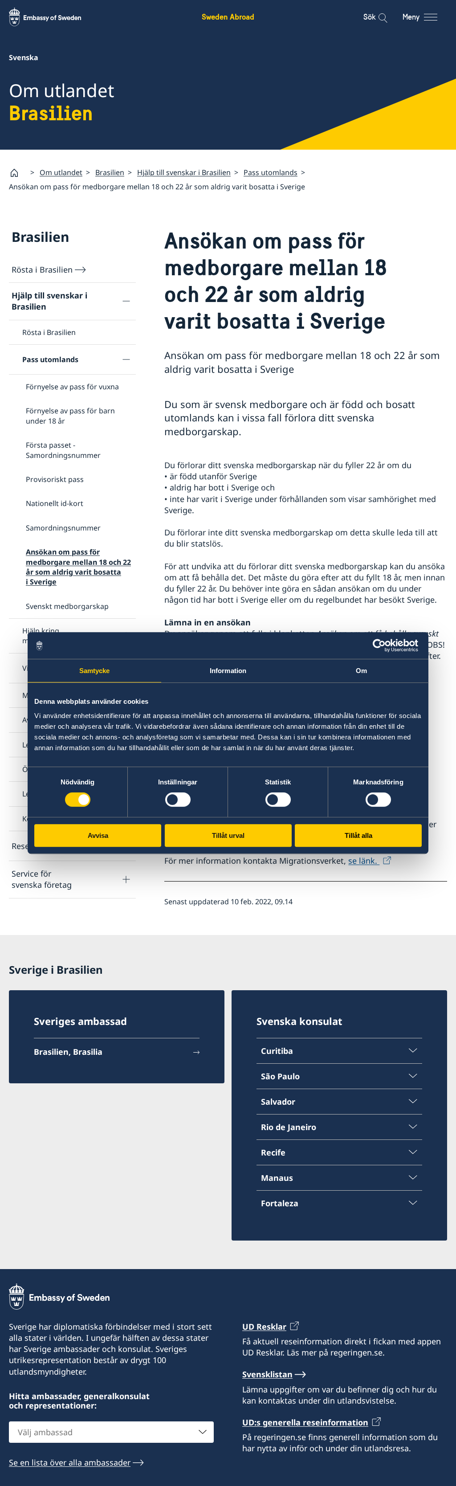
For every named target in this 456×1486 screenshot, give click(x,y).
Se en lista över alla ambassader (69, 1462)
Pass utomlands (270, 172)
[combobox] (111, 1432)
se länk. (363, 860)
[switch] (178, 799)
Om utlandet (61, 172)
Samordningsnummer (63, 528)
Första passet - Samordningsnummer (63, 450)
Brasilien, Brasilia (68, 1051)
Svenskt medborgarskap (67, 606)
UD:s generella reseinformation (305, 1422)
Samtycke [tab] (94, 670)
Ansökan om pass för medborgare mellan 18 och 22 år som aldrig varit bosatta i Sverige (78, 567)
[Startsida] (18, 173)
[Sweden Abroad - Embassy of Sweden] (53, 17)
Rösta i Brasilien (42, 269)
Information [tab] (228, 670)
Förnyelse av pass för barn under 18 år (70, 415)
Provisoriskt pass (55, 479)
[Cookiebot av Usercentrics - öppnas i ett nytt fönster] (383, 645)
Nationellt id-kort (54, 503)
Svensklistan (267, 1374)
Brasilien (109, 172)
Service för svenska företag (42, 879)
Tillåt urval (228, 835)
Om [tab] (361, 670)
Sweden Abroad (228, 17)
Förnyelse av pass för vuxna (72, 387)
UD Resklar (264, 1326)
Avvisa (98, 835)
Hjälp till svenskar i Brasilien (184, 172)
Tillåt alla (358, 835)
